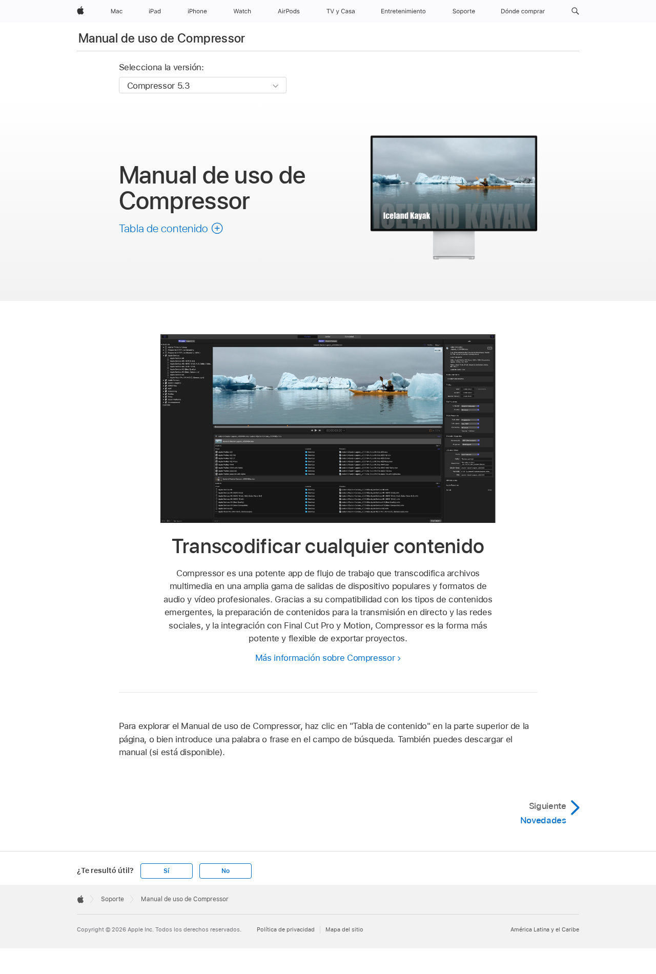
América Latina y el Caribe (544, 929)
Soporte (112, 899)
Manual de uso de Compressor (161, 38)
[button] (575, 11)
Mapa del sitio (344, 929)
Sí (166, 871)
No (225, 871)
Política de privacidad (286, 929)
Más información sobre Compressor (325, 658)
